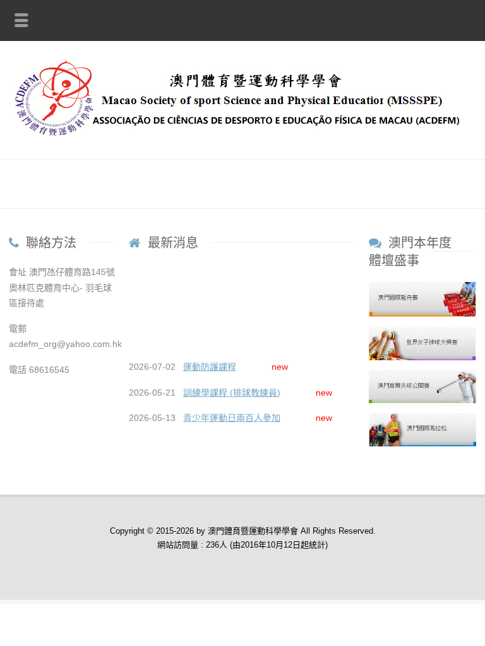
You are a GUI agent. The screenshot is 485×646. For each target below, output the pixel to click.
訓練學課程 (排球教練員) (231, 391)
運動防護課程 (209, 365)
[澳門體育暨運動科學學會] (242, 132)
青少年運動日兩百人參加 (231, 416)
